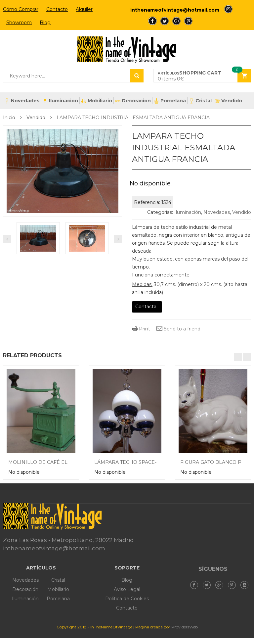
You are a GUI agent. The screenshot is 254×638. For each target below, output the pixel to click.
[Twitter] (208, 585)
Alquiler (84, 9)
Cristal (203, 101)
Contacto (57, 9)
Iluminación (63, 101)
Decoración (136, 101)
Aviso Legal (127, 589)
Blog (45, 22)
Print (144, 329)
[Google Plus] (221, 585)
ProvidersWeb (184, 626)
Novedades (25, 101)
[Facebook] (196, 585)
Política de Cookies (127, 599)
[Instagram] (246, 585)
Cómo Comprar (20, 9)
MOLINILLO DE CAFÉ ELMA (41, 462)
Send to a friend (181, 329)
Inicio (9, 118)
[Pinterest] (233, 585)
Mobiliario (100, 101)
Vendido (231, 101)
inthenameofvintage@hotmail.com (174, 10)
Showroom (19, 22)
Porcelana (173, 101)
